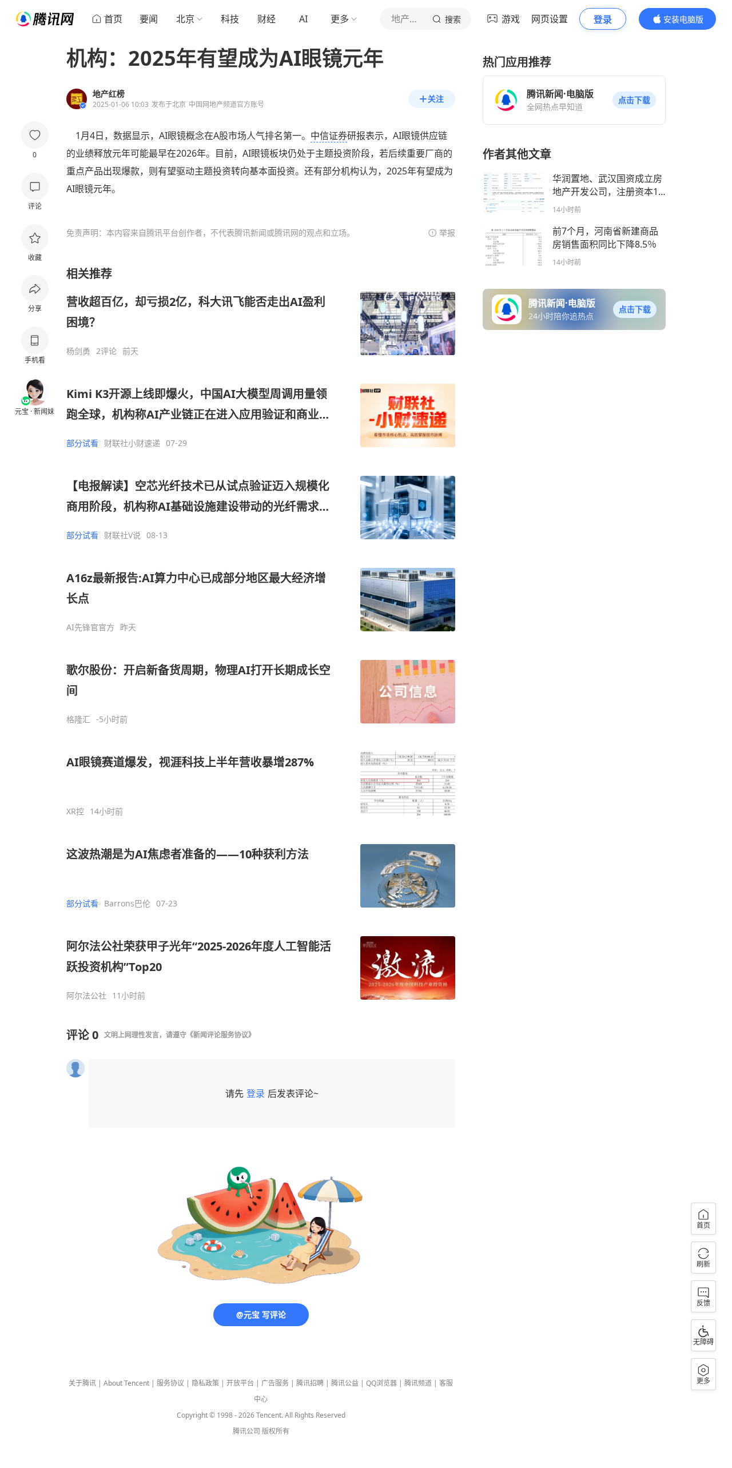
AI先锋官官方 (90, 627)
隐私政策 (205, 1383)
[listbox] (260, 633)
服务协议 (170, 1383)
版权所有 (275, 1431)
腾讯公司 (246, 1431)
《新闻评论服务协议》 (220, 1035)
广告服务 (275, 1383)
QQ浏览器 (381, 1383)
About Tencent (126, 1383)
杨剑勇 (78, 351)
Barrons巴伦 (127, 904)
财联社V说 (122, 535)
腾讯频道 (418, 1383)
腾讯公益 (345, 1383)
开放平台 (240, 1383)
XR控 (75, 811)
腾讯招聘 (310, 1383)
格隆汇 (78, 719)
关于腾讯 (82, 1383)
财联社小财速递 (132, 443)
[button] (634, 100)
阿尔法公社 (86, 996)
